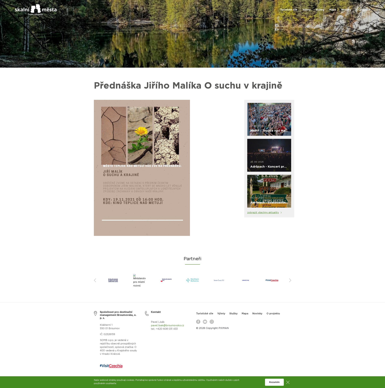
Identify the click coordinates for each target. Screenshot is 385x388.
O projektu (273, 313)
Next (290, 280)
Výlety (221, 313)
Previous (95, 280)
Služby (233, 313)
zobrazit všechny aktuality (263, 212)
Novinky (257, 313)
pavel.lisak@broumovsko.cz (167, 325)
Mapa (245, 313)
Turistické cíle (204, 313)
